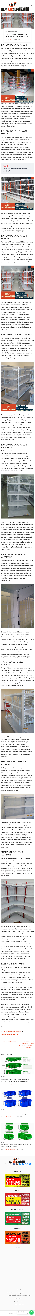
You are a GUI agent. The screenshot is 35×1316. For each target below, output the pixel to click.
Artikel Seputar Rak (11, 31)
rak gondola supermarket (9, 1041)
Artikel (3, 1076)
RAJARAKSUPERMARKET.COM (13, 1032)
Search (32, 6)
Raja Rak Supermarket (11, 1083)
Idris (11, 39)
